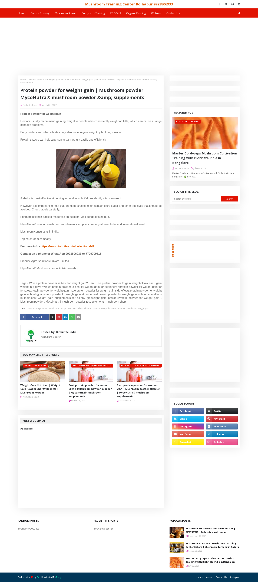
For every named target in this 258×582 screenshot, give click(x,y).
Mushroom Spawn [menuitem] (65, 13)
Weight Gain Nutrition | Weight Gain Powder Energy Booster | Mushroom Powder (40, 388)
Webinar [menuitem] (156, 13)
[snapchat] (188, 442)
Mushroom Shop (57, 308)
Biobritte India (30, 105)
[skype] (188, 419)
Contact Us (221, 577)
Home (23, 79)
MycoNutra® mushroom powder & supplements (92, 308)
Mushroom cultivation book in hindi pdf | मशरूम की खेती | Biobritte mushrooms (210, 530)
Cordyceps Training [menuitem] (93, 13)
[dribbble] (222, 442)
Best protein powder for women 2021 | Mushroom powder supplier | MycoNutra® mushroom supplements (90, 390)
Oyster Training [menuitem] (40, 13)
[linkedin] (222, 434)
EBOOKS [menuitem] (115, 13)
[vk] (222, 426)
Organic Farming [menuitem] (136, 13)
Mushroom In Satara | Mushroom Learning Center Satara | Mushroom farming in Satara (212, 545)
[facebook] (220, 4)
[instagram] (232, 4)
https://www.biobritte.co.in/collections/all (67, 246)
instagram (235, 577)
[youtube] (188, 434)
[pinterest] (238, 4)
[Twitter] (52, 317)
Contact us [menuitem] (173, 13)
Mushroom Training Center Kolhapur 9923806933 (129, 4)
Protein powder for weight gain (44, 79)
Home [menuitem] (21, 13)
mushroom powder (37, 308)
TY (38, 577)
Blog (58, 577)
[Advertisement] (129, 43)
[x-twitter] (226, 4)
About (209, 577)
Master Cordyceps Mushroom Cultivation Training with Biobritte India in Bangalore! (204, 158)
